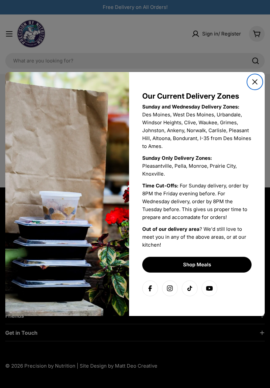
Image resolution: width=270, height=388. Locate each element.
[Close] (254, 81)
